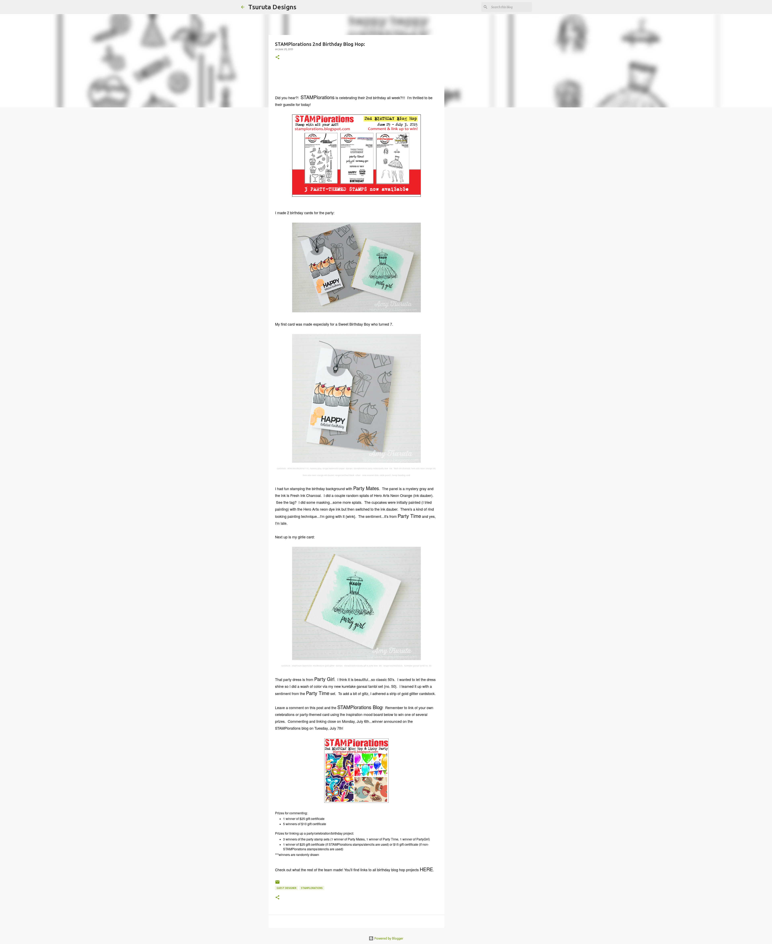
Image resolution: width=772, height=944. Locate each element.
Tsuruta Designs (272, 6)
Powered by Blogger (388, 938)
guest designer (286, 888)
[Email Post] (277, 883)
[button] (277, 57)
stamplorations (312, 888)
